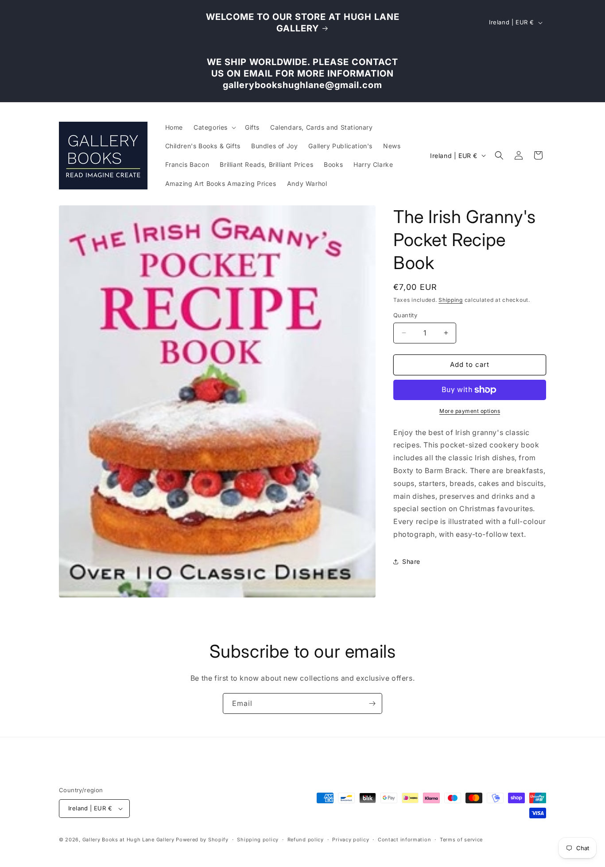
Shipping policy (258, 839)
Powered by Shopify (202, 839)
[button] (214, 127)
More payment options (469, 411)
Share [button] (411, 561)
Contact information (404, 839)
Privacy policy (350, 839)
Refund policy (305, 839)
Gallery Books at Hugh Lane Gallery (128, 839)
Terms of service (461, 839)
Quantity (405, 315)
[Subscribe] (372, 703)
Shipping (450, 300)
